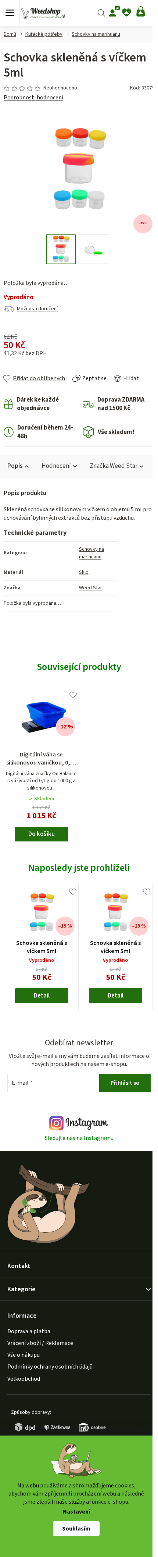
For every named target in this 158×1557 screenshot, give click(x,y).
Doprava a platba (28, 1331)
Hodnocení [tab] (56, 466)
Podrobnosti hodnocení (33, 97)
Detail (42, 995)
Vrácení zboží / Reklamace (40, 1343)
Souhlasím (76, 1529)
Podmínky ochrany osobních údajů (50, 1367)
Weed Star (90, 588)
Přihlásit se (125, 1083)
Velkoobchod (23, 1379)
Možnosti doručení (37, 309)
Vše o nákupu (23, 1355)
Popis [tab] (15, 466)
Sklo (84, 572)
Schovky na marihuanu (91, 553)
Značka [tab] (113, 466)
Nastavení (76, 1512)
